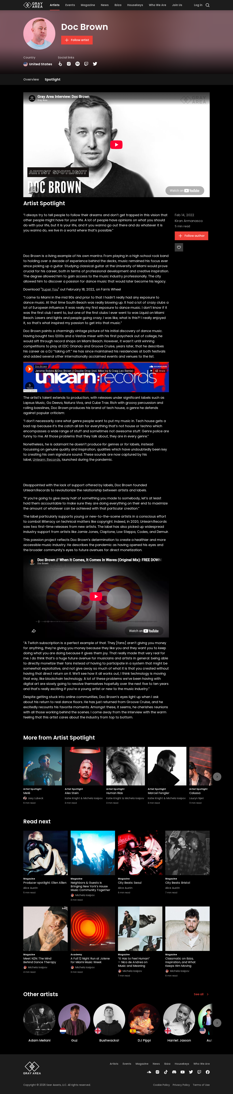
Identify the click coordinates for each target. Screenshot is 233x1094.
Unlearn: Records (46, 459)
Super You (50, 289)
